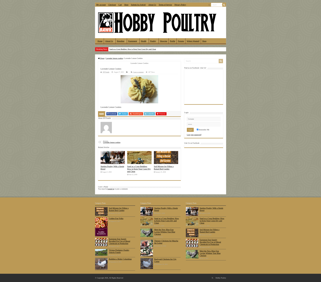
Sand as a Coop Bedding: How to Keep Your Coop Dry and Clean (132, 49)
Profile (172, 41)
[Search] (224, 5)
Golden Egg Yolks (116, 218)
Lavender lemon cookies (114, 58)
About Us (152, 5)
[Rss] (209, 4)
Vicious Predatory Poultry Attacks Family (119, 251)
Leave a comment (138, 72)
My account (101, 5)
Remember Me (203, 130)
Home (100, 41)
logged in (110, 189)
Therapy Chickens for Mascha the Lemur (166, 242)
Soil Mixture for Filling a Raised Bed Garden (164, 167)
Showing (163, 41)
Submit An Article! (138, 5)
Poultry (153, 41)
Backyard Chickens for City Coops (165, 260)
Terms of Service (165, 5)
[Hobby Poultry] (157, 22)
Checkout (112, 5)
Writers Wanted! (193, 41)
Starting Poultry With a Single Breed (166, 209)
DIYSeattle (106, 72)
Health (143, 41)
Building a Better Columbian (120, 259)
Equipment (132, 41)
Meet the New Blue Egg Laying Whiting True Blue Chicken (164, 231)
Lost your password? (194, 135)
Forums (181, 41)
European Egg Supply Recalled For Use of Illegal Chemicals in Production (119, 241)
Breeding (120, 41)
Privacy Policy (180, 5)
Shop (126, 5)
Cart (120, 5)
